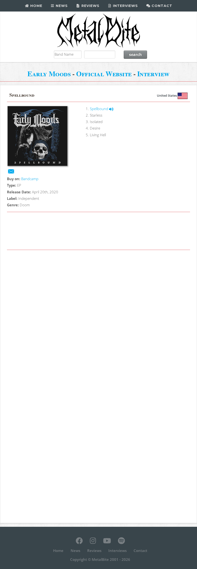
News (61, 6)
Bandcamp (29, 178)
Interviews (125, 6)
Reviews (89, 6)
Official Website (104, 73)
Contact (161, 6)
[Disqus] (98, 320)
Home (35, 6)
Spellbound (99, 108)
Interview (153, 73)
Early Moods (49, 73)
